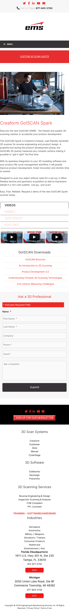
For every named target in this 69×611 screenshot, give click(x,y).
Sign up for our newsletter (34, 417)
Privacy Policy (33, 608)
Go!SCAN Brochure (35, 259)
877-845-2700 (44, 8)
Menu (10, 44)
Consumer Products (34, 541)
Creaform (34, 441)
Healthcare (34, 544)
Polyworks (34, 478)
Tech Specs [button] (13, 218)
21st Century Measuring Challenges (35, 283)
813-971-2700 (34, 564)
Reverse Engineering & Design (34, 496)
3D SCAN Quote (34, 56)
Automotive (34, 530)
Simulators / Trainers (34, 537)
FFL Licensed (34, 506)
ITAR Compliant (35, 503)
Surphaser (34, 444)
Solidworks (34, 471)
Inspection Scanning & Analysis (34, 499)
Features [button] (11, 225)
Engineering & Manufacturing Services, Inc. (38, 605)
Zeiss (34, 448)
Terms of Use (46, 608)
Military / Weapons (34, 534)
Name (6, 311)
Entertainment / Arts (34, 548)
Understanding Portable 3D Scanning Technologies (35, 277)
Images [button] (9, 211)
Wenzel (34, 451)
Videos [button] (10, 205)
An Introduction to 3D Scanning (35, 265)
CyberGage (34, 455)
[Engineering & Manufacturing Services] (34, 26)
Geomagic (34, 475)
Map (34, 570)
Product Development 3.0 (35, 271)
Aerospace (34, 527)
